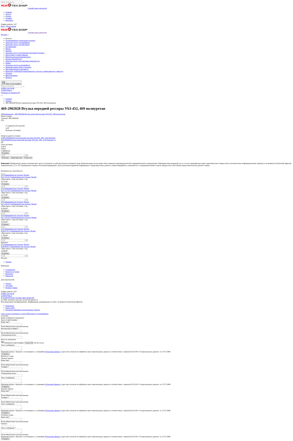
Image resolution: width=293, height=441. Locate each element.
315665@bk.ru (6, 90)
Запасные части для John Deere (17, 45)
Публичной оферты (52, 352)
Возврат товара (11, 288)
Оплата (8, 16)
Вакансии (9, 276)
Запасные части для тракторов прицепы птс (22, 61)
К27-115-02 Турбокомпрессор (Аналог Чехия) (18, 191)
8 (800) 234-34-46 (7, 88)
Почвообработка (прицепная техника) (20, 40)
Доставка (9, 286)
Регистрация (11, 26)
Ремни (8, 63)
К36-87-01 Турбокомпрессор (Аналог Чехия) (18, 231)
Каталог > (5, 35)
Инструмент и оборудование (16, 55)
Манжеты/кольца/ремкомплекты (18, 57)
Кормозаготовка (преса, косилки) (18, 67)
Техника (8, 73)
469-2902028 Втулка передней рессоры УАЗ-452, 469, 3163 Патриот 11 (28, 140)
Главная (8, 12)
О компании (10, 270)
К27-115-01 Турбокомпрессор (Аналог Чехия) (18, 177)
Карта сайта (10, 308)
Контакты (9, 20)
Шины (8, 49)
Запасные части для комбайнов (17, 43)
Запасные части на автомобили (17, 65)
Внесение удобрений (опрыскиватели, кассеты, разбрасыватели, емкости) (34, 71)
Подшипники (10, 47)
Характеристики (16, 158)
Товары (8, 101)
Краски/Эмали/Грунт (13, 59)
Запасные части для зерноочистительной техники (24, 53)
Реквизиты (9, 306)
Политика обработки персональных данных (22, 310)
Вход (3, 26)
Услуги (8, 14)
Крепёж (8, 51)
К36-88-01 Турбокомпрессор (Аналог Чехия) (18, 247)
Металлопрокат (11, 75)
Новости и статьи (12, 272)
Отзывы (8, 18)
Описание (5, 158)
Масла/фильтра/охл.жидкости (16, 69)
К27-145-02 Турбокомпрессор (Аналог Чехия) (19, 218)
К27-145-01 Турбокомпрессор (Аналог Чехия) (19, 204)
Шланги (8, 78)
